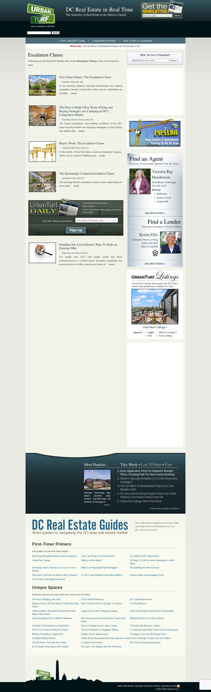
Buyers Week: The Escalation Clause (81, 143)
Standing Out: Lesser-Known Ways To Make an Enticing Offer (88, 246)
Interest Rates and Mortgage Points (147, 575)
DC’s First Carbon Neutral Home (145, 642)
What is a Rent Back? (91, 560)
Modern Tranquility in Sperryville (47, 634)
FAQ (149, 335)
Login (150, 332)
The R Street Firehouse (92, 599)
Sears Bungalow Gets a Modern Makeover (52, 618)
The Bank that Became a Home (145, 625)
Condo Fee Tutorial (41, 560)
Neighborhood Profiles (104, 40)
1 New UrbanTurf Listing (72, 40)
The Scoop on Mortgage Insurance (48, 579)
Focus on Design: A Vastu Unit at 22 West (150, 638)
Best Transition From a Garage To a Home (101, 603)
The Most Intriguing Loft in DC (46, 599)
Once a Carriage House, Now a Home (99, 625)
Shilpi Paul (66, 253)
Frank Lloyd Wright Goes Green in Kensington (152, 611)
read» (74, 93)
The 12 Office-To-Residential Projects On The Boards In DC (111, 46)
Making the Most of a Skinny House (147, 618)
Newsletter (41, 26)
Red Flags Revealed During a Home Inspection (54, 556)
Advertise (51, 26)
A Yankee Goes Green (91, 642)
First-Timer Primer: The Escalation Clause (85, 77)
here (108, 210)
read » (107, 504)
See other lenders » (155, 263)
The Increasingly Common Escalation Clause (86, 173)
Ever (168, 464)
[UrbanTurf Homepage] (43, 14)
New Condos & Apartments (137, 40)
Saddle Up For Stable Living (94, 634)
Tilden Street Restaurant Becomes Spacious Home (105, 638)
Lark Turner (66, 178)
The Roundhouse (138, 603)
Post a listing (165, 335)
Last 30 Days (151, 464)
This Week (128, 464)
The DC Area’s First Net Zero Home (49, 642)
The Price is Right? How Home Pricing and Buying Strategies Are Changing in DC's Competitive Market (86, 111)
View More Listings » (155, 327)
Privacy (157, 686)
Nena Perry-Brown (69, 119)
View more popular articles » (165, 508)
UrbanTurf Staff (68, 81)
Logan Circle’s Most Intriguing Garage (99, 611)
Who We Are (129, 686)
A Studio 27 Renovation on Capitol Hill (50, 625)
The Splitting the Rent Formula (144, 567)
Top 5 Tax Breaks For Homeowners (98, 556)
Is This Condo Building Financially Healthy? (102, 575)
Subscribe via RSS (169, 686)
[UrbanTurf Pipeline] (155, 148)
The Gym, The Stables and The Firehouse (101, 646)
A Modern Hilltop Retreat (43, 638)
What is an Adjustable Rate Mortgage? (99, 567)
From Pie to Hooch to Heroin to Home (50, 630)
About (120, 686)
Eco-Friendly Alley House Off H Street (50, 646)
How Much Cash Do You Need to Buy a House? (55, 575)
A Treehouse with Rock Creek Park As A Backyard (154, 630)
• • (105, 40)
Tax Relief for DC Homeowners (144, 556)
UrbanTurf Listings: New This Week (141, 501)
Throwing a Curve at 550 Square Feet (148, 634)
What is (168, 332)
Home (33, 26)
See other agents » (155, 212)
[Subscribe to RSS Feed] (178, 686)
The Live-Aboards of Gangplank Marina (99, 630)
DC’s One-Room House (141, 599)
